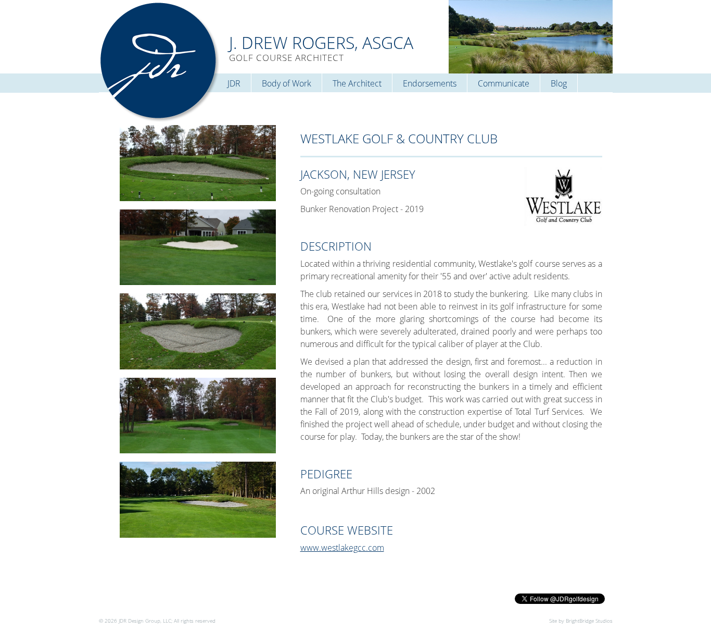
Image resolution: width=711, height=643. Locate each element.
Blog (559, 83)
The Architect (357, 83)
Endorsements (429, 83)
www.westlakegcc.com (342, 547)
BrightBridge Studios (589, 620)
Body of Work (286, 83)
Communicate (503, 83)
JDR (233, 83)
